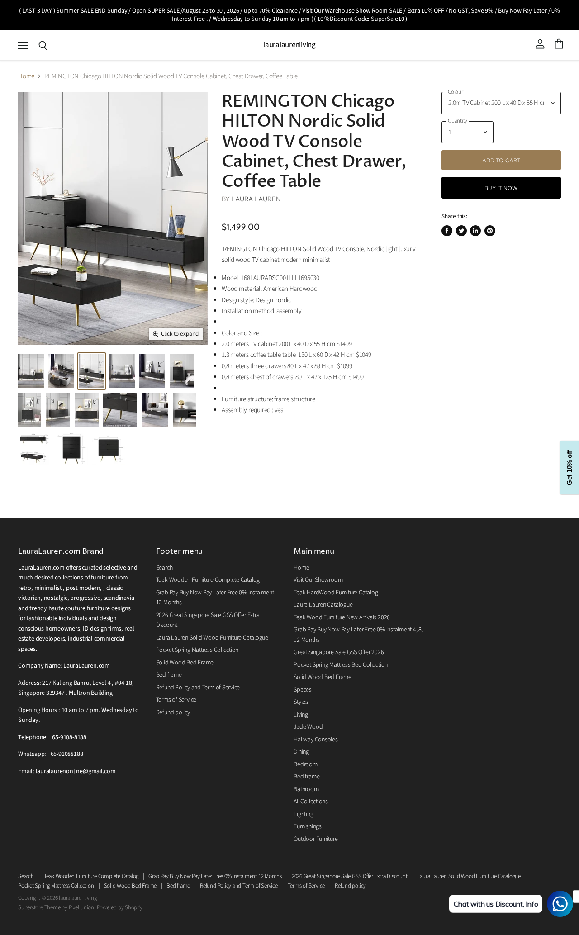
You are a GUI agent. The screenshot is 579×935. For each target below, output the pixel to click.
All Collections (311, 801)
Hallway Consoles (315, 739)
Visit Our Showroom (318, 579)
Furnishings (308, 826)
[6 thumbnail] (91, 371)
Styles (301, 702)
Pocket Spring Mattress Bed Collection (341, 664)
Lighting (303, 814)
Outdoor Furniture (315, 839)
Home (26, 76)
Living (301, 714)
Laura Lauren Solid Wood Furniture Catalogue (212, 637)
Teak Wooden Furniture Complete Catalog (208, 579)
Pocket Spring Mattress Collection (197, 650)
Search (164, 567)
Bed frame (169, 674)
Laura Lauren (256, 199)
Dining (301, 751)
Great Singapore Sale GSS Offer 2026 (339, 652)
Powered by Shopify (119, 907)
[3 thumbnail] (122, 371)
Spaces (303, 689)
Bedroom (305, 764)
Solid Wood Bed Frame (185, 662)
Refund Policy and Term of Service (198, 687)
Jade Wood (308, 726)
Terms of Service (176, 699)
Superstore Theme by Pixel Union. (56, 907)
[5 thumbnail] (61, 371)
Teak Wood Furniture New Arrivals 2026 (342, 617)
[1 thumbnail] (71, 448)
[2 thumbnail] (31, 371)
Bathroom (306, 789)
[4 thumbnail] (152, 371)
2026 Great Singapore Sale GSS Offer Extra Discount (350, 876)
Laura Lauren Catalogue (323, 604)
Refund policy (173, 712)
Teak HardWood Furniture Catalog (336, 592)
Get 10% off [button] (569, 467)
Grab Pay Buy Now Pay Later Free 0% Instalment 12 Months (215, 876)
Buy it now (500, 187)
